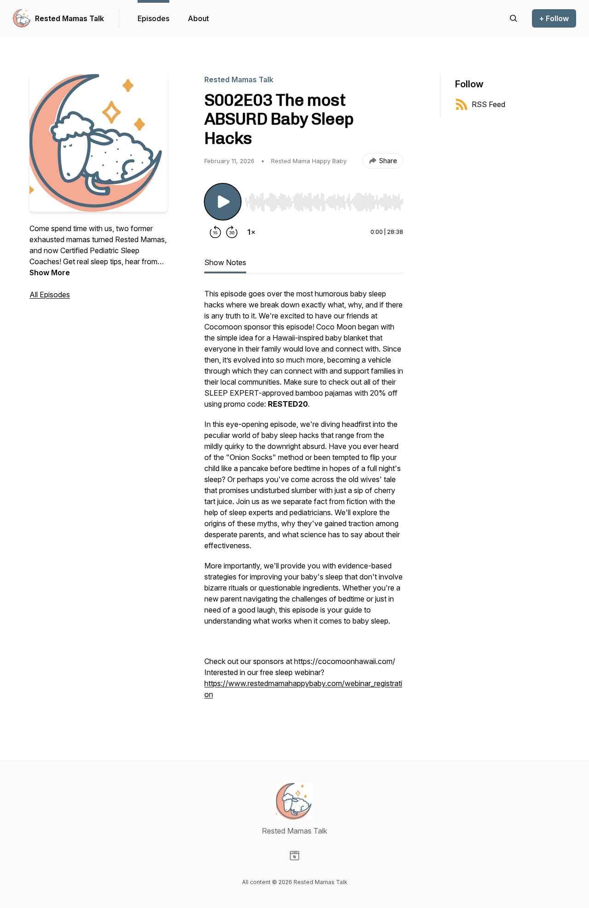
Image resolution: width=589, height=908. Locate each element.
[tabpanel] (303, 498)
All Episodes (49, 294)
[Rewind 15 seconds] (215, 232)
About (198, 18)
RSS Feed (488, 104)
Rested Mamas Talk (69, 18)
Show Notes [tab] (225, 262)
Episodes (153, 18)
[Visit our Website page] (294, 855)
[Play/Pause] (222, 201)
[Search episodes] (513, 18)
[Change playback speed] (251, 232)
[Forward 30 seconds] (231, 232)
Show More (49, 272)
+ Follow (554, 18)
